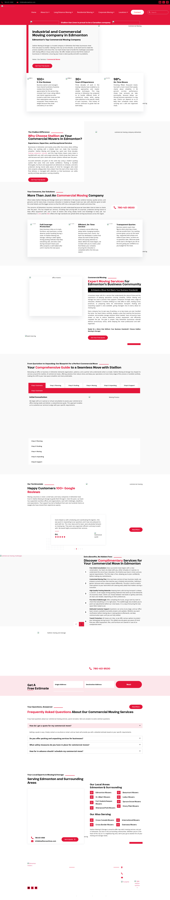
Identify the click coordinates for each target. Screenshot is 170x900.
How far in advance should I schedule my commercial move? (56, 751)
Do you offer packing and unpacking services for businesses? (56, 738)
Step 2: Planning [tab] (55, 385)
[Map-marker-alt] (167, 2)
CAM (39, 214)
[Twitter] (32, 888)
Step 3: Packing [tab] (73, 385)
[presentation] (74, 549)
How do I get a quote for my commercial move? (50, 725)
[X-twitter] (163, 2)
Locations (122, 12)
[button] (114, 290)
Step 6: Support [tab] (129, 385)
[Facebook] (160, 2)
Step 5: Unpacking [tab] (110, 385)
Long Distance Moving (62, 12)
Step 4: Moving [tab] (91, 385)
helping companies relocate (37, 153)
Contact (137, 12)
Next (129, 684)
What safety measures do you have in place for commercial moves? (59, 745)
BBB (48, 214)
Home (33, 12)
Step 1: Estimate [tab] (37, 385)
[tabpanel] (85, 415)
